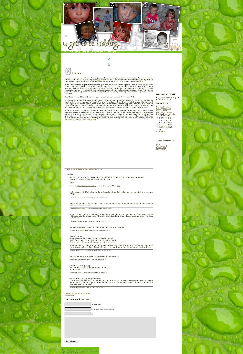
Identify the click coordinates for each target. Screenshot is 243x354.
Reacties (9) (98, 169)
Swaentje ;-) (80, 250)
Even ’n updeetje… (167, 112)
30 (162, 129)
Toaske (79, 197)
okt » (163, 131)
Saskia (79, 272)
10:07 (118, 186)
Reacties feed (161, 148)
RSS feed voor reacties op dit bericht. (77, 293)
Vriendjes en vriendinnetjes (83, 169)
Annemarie (80, 230)
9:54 (106, 259)
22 (160, 127)
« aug (158, 131)
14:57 (108, 230)
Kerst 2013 (167, 109)
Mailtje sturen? (98, 52)
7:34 (105, 287)
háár (92, 119)
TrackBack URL (70, 295)
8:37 (105, 272)
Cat (157, 112)
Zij (65, 78)
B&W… (165, 110)
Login (158, 144)
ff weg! (71, 169)
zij (140, 80)
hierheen (68, 119)
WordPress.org (161, 149)
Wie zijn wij (74, 52)
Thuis (65, 52)
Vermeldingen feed (162, 146)
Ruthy (79, 287)
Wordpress (81, 352)
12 (169, 122)
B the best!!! (167, 107)
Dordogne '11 (113, 52)
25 (167, 127)
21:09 (106, 197)
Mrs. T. (158, 107)
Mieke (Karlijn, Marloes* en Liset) (86, 186)
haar (145, 78)
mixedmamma (81, 208)
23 (162, 127)
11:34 (108, 250)
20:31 (110, 208)
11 (166, 122)
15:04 (104, 221)
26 (169, 127)
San (78, 221)
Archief (85, 52)
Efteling (76, 73)
